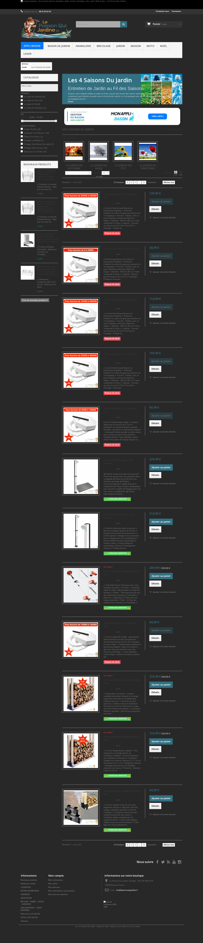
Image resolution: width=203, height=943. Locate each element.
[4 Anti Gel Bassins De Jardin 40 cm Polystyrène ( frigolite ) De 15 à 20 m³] (81, 316)
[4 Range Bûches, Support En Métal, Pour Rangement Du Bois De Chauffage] (81, 807)
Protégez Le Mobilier (33, 140)
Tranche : (25, 117)
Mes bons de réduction (58, 894)
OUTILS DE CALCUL (29, 917)
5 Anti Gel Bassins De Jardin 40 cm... (120, 196)
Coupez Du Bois (32, 129)
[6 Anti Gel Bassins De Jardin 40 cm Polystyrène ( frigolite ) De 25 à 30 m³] (81, 370)
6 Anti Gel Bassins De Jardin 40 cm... (120, 356)
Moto (150, 46)
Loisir (27, 53)
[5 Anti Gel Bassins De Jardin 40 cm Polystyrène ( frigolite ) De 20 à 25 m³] (81, 210)
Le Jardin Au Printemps (35, 108)
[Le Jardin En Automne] (74, 151)
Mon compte (56, 875)
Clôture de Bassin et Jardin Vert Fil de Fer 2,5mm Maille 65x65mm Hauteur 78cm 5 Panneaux (46, 174)
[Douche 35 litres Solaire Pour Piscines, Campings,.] (81, 531)
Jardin (120, 46)
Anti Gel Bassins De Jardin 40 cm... (122, 248)
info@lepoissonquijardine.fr (127, 890)
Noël (163, 46)
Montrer (97, 173)
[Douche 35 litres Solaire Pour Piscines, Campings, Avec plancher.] (81, 476)
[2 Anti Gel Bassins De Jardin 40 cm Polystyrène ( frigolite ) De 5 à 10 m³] (81, 425)
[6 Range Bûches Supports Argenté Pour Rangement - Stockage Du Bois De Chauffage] (81, 750)
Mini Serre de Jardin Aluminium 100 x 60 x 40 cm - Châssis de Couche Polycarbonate (47, 270)
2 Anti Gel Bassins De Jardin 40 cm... (120, 410)
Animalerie (83, 46)
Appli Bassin (32, 45)
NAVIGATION (26, 898)
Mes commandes (55, 880)
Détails (70, 102)
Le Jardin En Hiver (33, 100)
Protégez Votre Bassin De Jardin (39, 144)
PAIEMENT (25, 894)
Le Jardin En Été (32, 104)
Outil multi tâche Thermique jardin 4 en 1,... (122, 573)
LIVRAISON (26, 887)
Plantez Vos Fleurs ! (33, 137)
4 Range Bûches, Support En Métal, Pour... (122, 793)
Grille (175, 175)
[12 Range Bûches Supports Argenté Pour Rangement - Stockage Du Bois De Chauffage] (81, 694)
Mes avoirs (53, 884)
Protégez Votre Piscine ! (35, 148)
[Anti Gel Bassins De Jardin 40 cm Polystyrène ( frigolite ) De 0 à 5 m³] (81, 265)
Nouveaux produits (37, 164)
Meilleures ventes (28, 884)
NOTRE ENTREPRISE (30, 891)
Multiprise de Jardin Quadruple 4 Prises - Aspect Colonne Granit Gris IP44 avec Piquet (47, 238)
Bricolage (104, 46)
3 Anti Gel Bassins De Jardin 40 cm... (120, 625)
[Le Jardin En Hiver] (99, 151)
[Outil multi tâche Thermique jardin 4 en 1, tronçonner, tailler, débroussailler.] (81, 585)
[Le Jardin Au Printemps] (148, 151)
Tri (63, 173)
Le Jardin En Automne (34, 97)
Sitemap (24, 921)
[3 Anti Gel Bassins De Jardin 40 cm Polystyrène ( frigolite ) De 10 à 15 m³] (81, 639)
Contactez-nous (162, 11)
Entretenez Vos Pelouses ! (36, 133)
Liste (180, 175)
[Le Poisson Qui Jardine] (46, 27)
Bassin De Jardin (59, 46)
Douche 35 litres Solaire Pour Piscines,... (119, 462)
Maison (136, 46)
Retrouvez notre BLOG (30, 914)
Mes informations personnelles (61, 891)
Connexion (176, 11)
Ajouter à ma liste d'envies (164, 218)
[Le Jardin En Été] (123, 151)
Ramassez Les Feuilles (35, 152)
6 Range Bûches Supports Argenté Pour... (121, 738)
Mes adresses (54, 887)
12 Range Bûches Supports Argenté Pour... (122, 682)
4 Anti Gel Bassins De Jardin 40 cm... (120, 301)
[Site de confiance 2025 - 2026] (111, 904)
